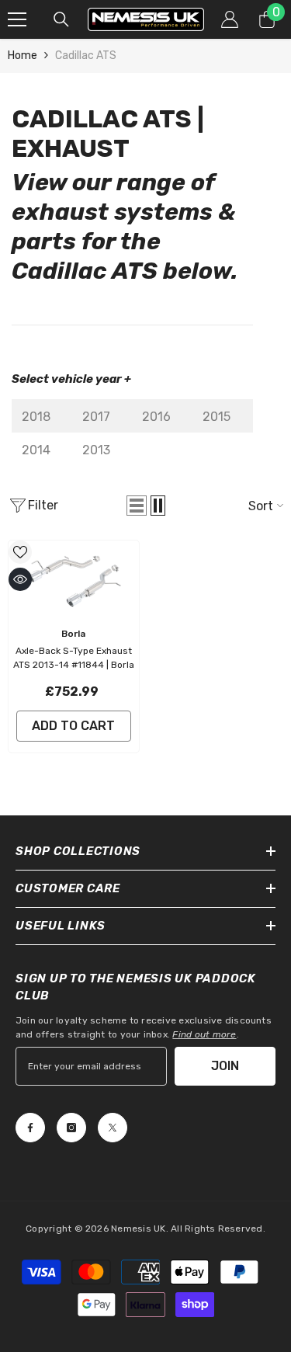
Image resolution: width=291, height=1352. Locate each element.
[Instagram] (71, 1127)
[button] (136, 505)
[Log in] (229, 19)
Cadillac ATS (85, 55)
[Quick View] (20, 579)
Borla (73, 633)
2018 (36, 416)
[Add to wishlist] (20, 552)
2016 (156, 416)
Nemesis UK (138, 1228)
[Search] (61, 19)
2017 (96, 416)
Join (225, 1065)
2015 (216, 416)
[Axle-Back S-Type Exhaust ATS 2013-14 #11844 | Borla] (74, 579)
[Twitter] (112, 1127)
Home (22, 55)
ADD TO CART (73, 725)
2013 (96, 450)
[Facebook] (30, 1127)
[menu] (17, 19)
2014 (36, 450)
